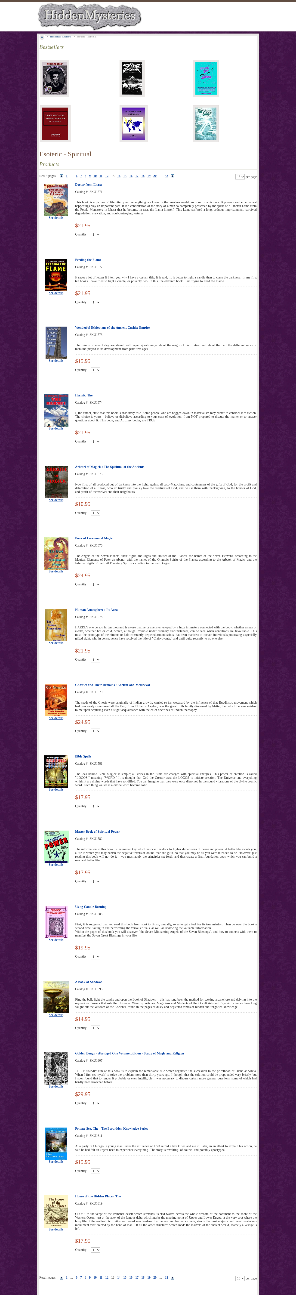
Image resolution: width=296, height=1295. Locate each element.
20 (155, 176)
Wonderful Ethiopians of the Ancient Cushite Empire (112, 327)
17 (137, 176)
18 (143, 176)
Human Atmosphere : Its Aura (96, 610)
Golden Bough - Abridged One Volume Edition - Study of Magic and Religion (129, 1053)
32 (166, 176)
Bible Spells (83, 756)
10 (95, 176)
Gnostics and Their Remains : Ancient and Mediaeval (112, 685)
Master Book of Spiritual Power (97, 831)
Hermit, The (83, 395)
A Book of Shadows (88, 982)
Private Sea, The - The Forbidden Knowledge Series (111, 1128)
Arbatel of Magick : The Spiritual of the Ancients (109, 467)
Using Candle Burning (90, 907)
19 (149, 176)
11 (100, 176)
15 (124, 176)
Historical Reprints (60, 36)
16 (131, 176)
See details (56, 217)
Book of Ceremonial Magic (94, 538)
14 (118, 176)
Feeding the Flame (88, 260)
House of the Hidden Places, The (98, 1196)
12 (106, 176)
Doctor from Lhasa (88, 184)
